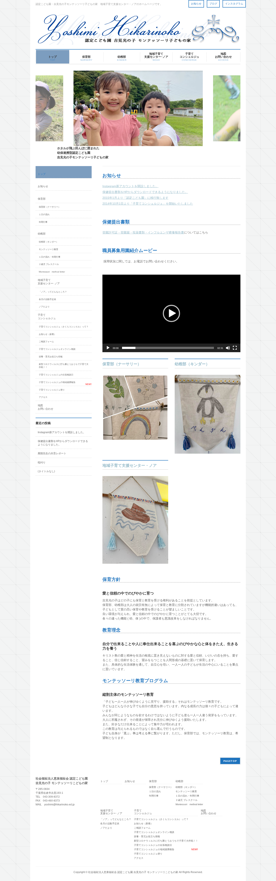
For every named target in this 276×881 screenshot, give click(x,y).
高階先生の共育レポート (52, 453)
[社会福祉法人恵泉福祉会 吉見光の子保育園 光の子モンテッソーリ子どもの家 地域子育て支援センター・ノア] (138, 40)
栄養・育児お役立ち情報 (51, 356)
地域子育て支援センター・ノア (129, 465)
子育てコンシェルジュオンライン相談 (57, 349)
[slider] (168, 348)
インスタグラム (234, 3)
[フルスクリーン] (235, 348)
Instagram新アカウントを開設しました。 (130, 186)
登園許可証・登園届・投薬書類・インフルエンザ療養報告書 (143, 232)
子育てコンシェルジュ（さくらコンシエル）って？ (63, 326)
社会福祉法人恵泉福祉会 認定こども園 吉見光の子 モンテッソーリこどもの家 (133, 872)
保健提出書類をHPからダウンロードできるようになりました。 (145, 192)
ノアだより (44, 306)
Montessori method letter (52, 272)
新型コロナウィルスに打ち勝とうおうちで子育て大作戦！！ (63, 365)
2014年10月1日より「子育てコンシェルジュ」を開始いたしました (147, 203)
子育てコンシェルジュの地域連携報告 (57, 382)
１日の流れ (44, 214)
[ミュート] (228, 348)
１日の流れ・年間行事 (49, 257)
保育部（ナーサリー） (121, 364)
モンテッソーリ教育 (48, 249)
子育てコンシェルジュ (47, 316)
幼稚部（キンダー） (192, 364)
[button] (171, 313)
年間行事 (43, 222)
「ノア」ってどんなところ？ (53, 292)
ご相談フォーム (46, 341)
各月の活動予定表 (47, 299)
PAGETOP (230, 761)
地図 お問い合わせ (45, 407)
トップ (41, 174)
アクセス (43, 397)
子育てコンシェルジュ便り (52, 390)
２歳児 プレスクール (49, 264)
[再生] (108, 348)
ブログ (213, 3)
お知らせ (196, 3)
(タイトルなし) (46, 471)
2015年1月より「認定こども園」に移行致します (135, 197)
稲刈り (41, 462)
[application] (171, 313)
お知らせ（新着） (47, 334)
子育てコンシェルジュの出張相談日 (56, 375)
